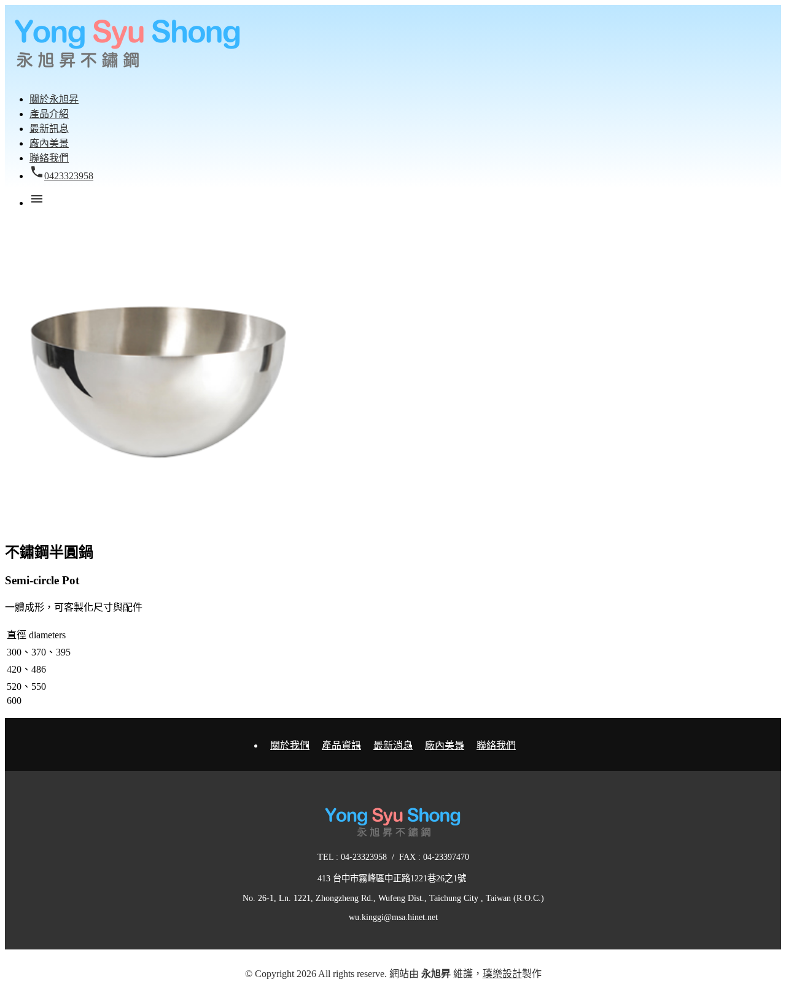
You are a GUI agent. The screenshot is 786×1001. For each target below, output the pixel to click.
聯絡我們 (496, 745)
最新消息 (393, 745)
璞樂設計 (502, 973)
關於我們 (289, 745)
